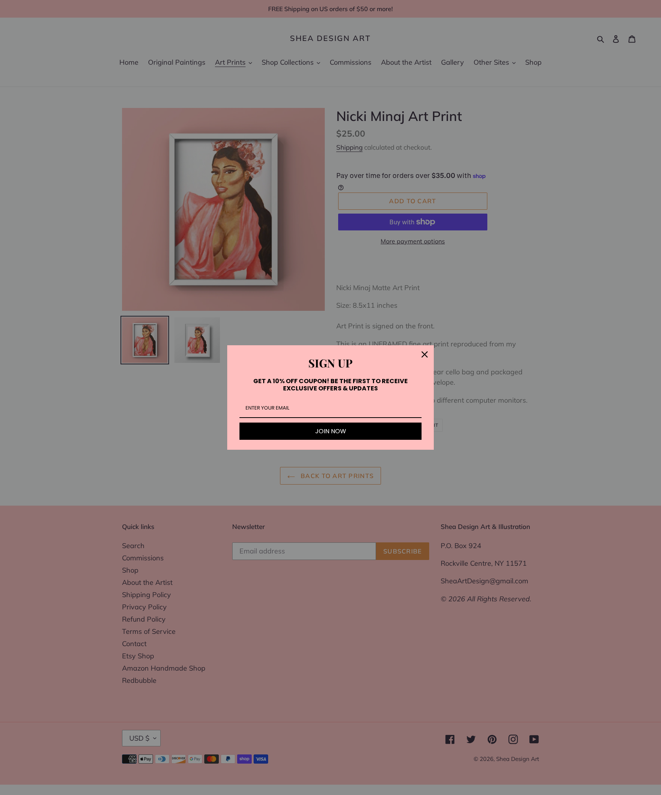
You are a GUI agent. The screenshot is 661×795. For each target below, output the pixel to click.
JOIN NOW (330, 431)
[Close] (424, 354)
